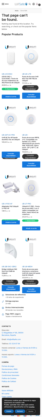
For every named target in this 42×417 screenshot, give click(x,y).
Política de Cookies (9, 378)
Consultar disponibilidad (31, 96)
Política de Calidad (9, 381)
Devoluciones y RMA (10, 369)
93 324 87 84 (14, 344)
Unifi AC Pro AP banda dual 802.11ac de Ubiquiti (11, 138)
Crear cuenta (7, 397)
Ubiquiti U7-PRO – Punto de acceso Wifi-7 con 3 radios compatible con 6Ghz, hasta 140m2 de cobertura (31, 210)
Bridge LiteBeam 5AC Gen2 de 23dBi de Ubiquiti (9, 271)
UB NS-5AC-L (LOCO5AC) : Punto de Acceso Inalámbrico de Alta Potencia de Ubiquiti (10, 79)
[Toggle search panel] (30, 4)
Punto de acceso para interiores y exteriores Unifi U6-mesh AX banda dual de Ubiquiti (31, 272)
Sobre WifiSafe (7, 391)
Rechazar (20, 411)
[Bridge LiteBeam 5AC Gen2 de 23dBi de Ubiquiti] (11, 250)
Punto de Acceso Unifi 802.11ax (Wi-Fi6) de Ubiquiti (30, 78)
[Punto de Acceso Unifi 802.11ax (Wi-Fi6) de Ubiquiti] (31, 58)
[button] (37, 4)
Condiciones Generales (10, 375)
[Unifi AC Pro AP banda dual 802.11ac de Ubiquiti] (11, 119)
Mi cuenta (5, 394)
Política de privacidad (10, 372)
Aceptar (8, 411)
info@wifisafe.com (14, 339)
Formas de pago (8, 366)
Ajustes (30, 411)
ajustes (31, 407)
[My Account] (33, 4)
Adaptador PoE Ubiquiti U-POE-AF (10, 207)
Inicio (16, 11)
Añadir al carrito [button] (10, 96)
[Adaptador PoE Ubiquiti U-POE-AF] (11, 188)
